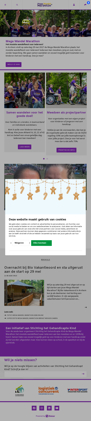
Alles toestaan (39, 243)
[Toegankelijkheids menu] (88, 2)
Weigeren (19, 243)
